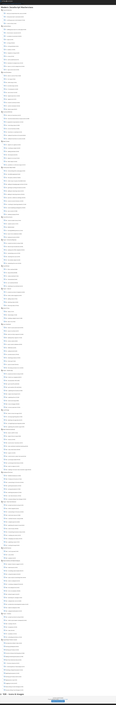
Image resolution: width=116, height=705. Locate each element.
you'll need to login (63, 699)
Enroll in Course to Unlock (58, 701)
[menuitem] (3, 1)
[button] (9, 1)
